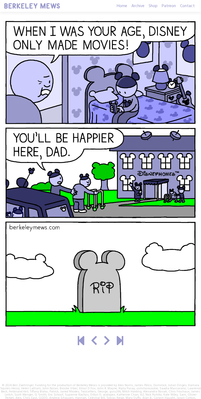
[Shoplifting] (107, 341)
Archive (137, 6)
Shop (153, 6)
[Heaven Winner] (81, 341)
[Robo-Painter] (94, 341)
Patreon (169, 6)
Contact (187, 6)
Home (122, 6)
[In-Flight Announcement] (120, 341)
